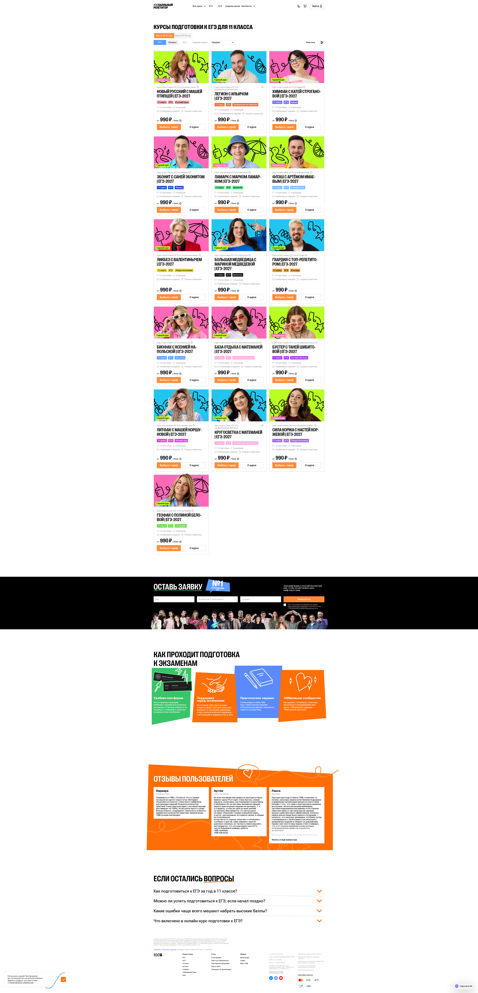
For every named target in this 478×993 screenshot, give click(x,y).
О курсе (194, 127)
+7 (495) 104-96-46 (276, 954)
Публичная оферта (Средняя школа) (309, 957)
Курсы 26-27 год (164, 35)
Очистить (310, 42)
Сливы (242, 960)
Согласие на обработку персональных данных (307, 966)
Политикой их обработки (21, 982)
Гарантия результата (306, 970)
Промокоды (244, 958)
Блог (184, 975)
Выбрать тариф (169, 127)
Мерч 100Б (244, 963)
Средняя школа (232, 6)
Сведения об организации (221, 969)
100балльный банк (189, 972)
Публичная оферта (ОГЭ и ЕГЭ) (309, 954)
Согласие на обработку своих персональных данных (302, 605)
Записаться (304, 599)
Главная (157, 949)
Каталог (185, 966)
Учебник (185, 969)
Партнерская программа (220, 963)
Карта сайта (215, 966)
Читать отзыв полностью (284, 840)
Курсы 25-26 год (183, 35)
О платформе (216, 958)
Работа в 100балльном (220, 960)
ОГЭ (220, 6)
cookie (18, 980)
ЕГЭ (211, 6)
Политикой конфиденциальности (303, 608)
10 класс (172, 42)
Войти (315, 6)
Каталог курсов (169, 949)
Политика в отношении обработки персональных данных (311, 962)
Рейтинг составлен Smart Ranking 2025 (276, 972)
